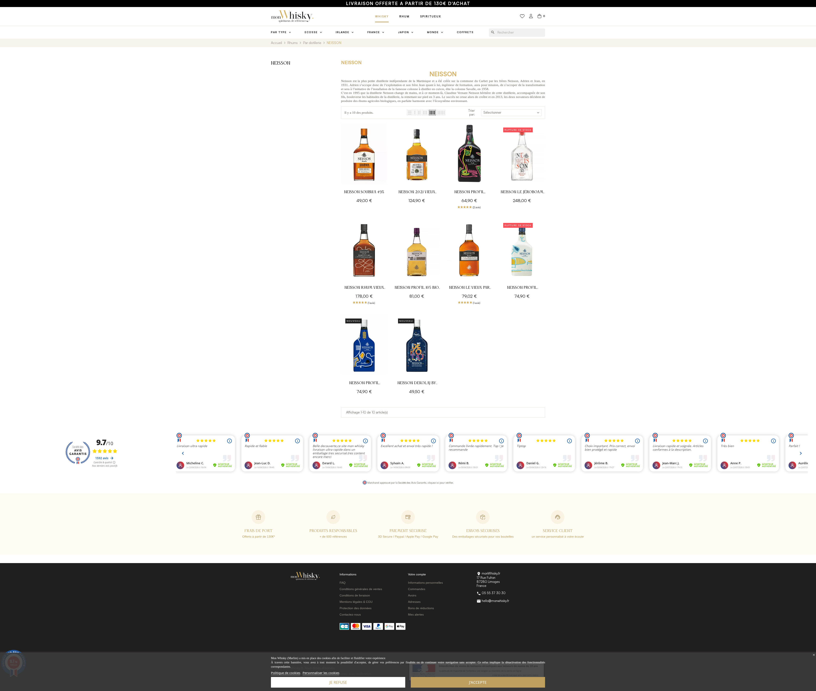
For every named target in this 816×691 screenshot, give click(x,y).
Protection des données (355, 608)
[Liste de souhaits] (522, 16)
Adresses (414, 601)
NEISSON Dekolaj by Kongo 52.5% (416, 383)
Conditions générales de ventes (361, 589)
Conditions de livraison (355, 595)
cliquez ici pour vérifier (440, 482)
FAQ (343, 582)
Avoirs (412, 595)
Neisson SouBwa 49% (364, 192)
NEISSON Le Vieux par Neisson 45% (469, 288)
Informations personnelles (425, 582)
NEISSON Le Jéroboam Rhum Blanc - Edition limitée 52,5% (522, 192)
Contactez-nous (350, 614)
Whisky (382, 16)
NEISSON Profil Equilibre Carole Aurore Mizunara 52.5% (522, 288)
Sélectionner (492, 112)
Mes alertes (416, 614)
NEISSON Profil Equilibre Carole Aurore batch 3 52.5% (364, 383)
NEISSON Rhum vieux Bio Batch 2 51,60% (364, 288)
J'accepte (478, 682)
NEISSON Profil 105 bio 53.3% (417, 288)
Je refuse (338, 682)
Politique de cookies (285, 673)
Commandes (416, 589)
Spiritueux (430, 16)
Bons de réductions (421, 608)
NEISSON (280, 63)
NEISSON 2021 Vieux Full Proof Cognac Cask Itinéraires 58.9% (416, 192)
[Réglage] (531, 16)
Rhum (404, 16)
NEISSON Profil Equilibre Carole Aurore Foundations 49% (469, 192)
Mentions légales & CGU (356, 601)
